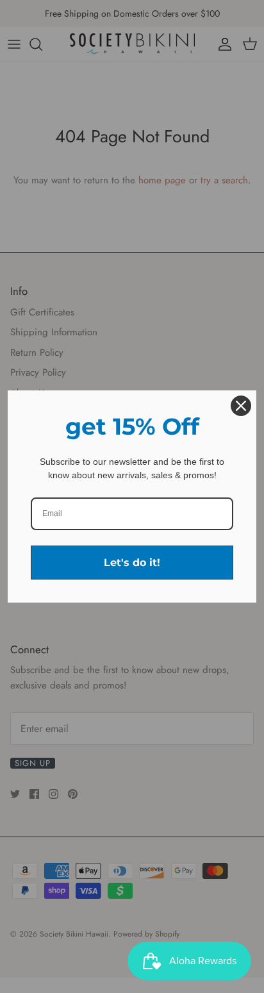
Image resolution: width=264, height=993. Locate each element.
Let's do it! (132, 562)
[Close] (241, 405)
